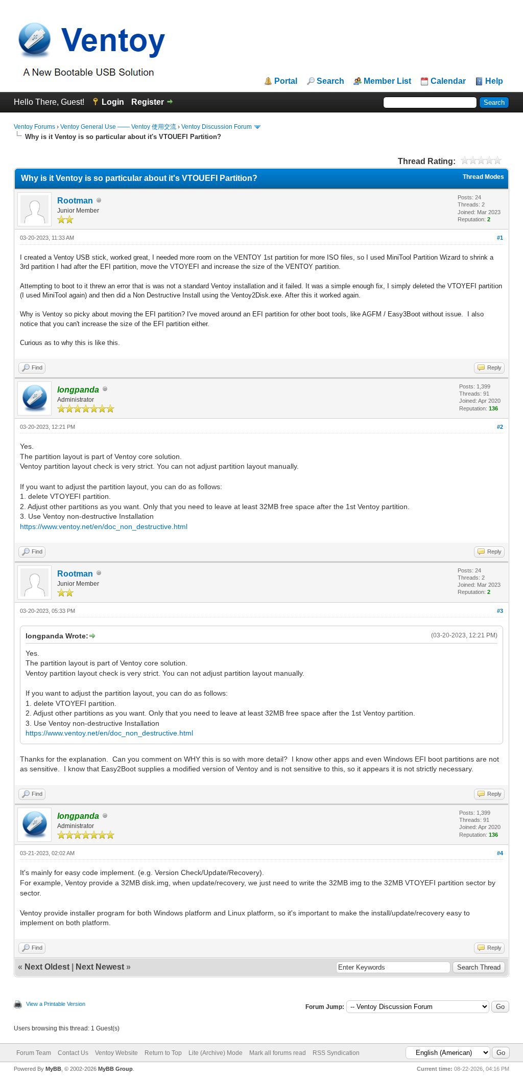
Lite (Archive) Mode (215, 1053)
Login (113, 102)
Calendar (448, 81)
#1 (500, 238)
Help (494, 81)
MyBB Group (115, 1069)
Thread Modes (483, 176)
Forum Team (33, 1053)
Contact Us (73, 1053)
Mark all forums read (277, 1053)
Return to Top (163, 1053)
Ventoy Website (116, 1053)
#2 (500, 427)
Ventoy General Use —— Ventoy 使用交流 (118, 126)
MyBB (53, 1069)
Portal (285, 81)
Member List (387, 81)
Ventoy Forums (34, 126)
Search (330, 81)
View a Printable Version (55, 1004)
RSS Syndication (336, 1053)
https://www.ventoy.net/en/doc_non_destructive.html (103, 526)
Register (147, 102)
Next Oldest (47, 966)
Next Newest (100, 966)
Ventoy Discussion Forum (216, 126)
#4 (500, 853)
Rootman (75, 200)
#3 (500, 611)
